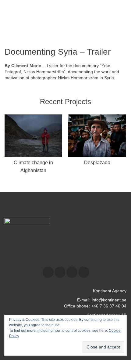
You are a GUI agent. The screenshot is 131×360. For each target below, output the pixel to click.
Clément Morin (26, 65)
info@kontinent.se (109, 299)
